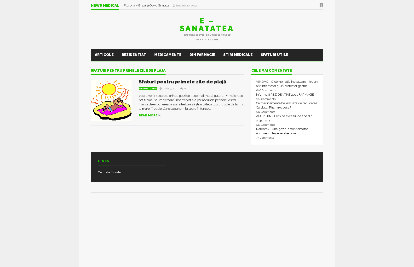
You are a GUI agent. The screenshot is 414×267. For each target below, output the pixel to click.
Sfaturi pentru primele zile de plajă (182, 82)
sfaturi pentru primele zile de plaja (128, 71)
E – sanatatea (207, 24)
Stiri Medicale (238, 55)
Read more (148, 115)
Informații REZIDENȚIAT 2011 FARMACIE (285, 94)
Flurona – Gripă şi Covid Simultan (148, 5)
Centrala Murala (109, 172)
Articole (104, 55)
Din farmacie (202, 55)
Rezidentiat (134, 55)
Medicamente (167, 55)
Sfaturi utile (274, 55)
